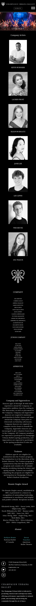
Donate (18, 8)
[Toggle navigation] (33, 8)
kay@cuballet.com (14, 567)
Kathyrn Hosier (10, 538)
